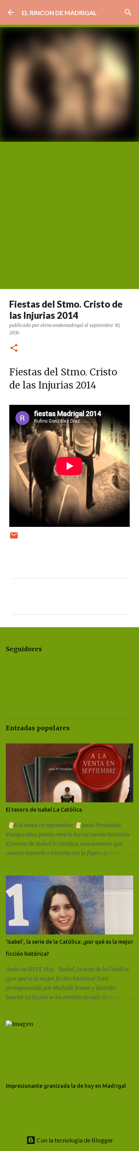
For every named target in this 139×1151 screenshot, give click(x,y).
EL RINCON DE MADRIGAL (59, 12)
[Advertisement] (69, 215)
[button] (14, 348)
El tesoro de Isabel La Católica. (44, 810)
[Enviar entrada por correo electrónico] (14, 538)
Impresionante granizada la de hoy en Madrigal (66, 1086)
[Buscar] (128, 12)
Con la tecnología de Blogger (74, 1140)
